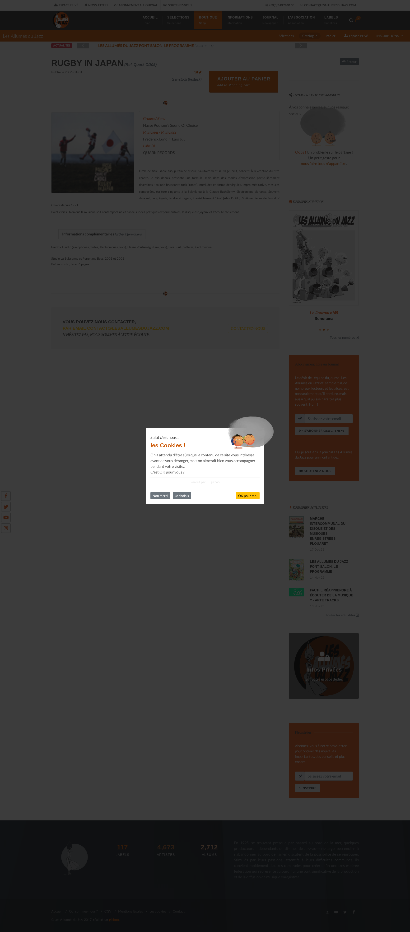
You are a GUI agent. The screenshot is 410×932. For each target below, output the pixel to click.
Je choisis (182, 496)
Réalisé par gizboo (205, 482)
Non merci (160, 496)
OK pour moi (247, 496)
